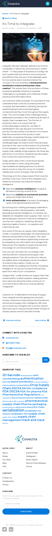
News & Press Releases (36, 463)
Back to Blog (11, 18)
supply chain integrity (9, 417)
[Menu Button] (48, 4)
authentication (32, 378)
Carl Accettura (9, 385)
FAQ (4, 466)
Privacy (5, 485)
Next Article (41, 320)
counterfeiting (23, 385)
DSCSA (16, 388)
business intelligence (41, 382)
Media (5, 456)
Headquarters (8, 481)
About (5, 453)
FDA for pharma (30, 391)
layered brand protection (22, 398)
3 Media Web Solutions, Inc (7, 525)
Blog (4, 463)
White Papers (32, 460)
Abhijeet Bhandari (27, 375)
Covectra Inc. (12, 338)
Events (29, 466)
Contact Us (7, 478)
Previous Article (13, 320)
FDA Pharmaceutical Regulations (24, 393)
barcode (6, 382)
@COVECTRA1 (13, 343)
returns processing (24, 407)
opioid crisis (41, 397)
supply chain (37, 413)
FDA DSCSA (11, 391)
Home (5, 13)
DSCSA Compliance (34, 388)
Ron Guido (39, 407)
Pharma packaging (33, 404)
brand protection (22, 381)
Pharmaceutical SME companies (13, 401)
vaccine (5, 423)
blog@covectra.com (16, 348)
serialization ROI (19, 414)
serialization (13, 410)
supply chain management (19, 418)
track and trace (33, 420)
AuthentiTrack (32, 453)
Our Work (6, 460)
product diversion (8, 407)
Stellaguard (31, 456)
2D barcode (11, 375)
